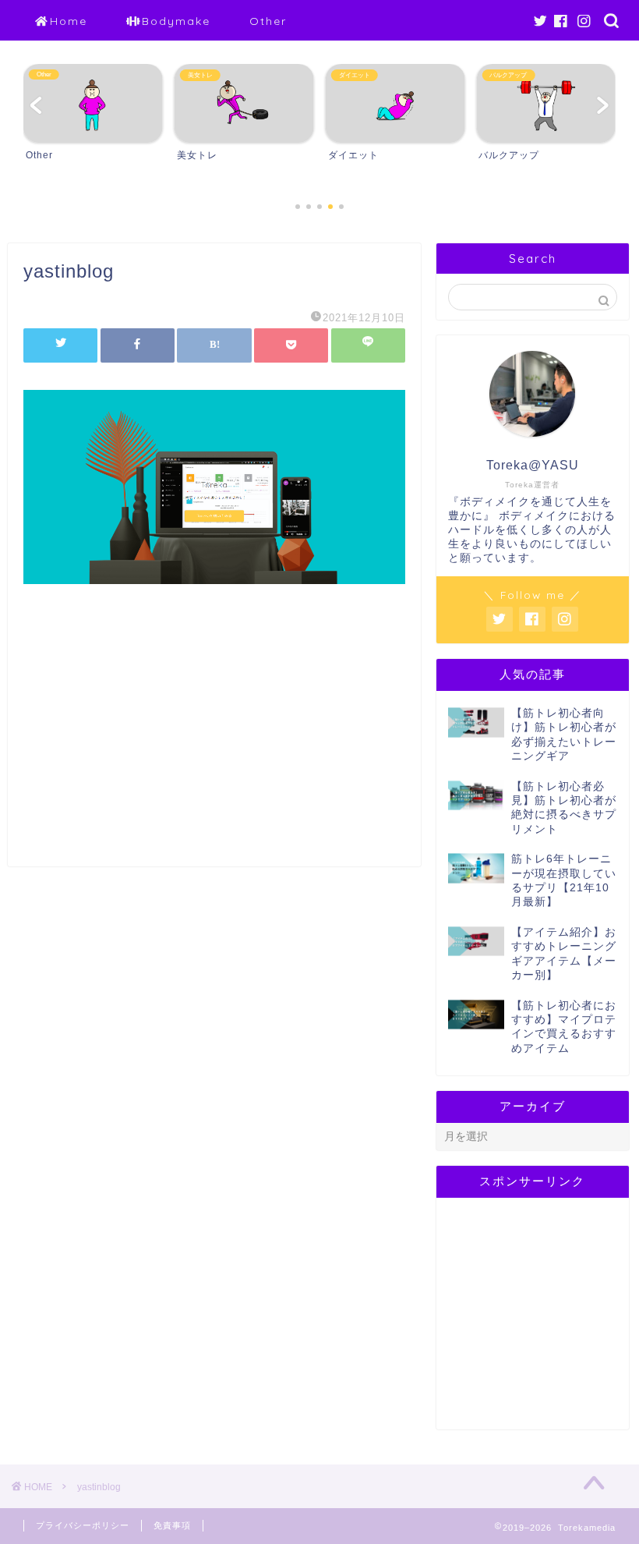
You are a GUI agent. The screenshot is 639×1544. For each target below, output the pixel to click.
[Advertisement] (214, 741)
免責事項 (172, 1525)
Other (268, 21)
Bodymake (176, 21)
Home (68, 21)
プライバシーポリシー (82, 1525)
